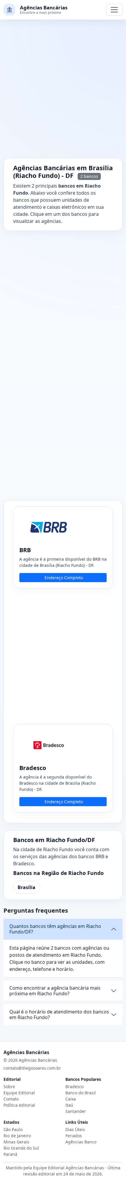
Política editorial (19, 1105)
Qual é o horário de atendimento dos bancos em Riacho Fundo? (59, 1014)
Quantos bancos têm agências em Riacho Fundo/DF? (55, 929)
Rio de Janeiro (17, 1135)
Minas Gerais (16, 1142)
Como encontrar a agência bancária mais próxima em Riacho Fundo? (55, 991)
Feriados (73, 1135)
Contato (11, 1099)
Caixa (70, 1099)
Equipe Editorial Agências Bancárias (68, 1167)
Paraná (10, 1154)
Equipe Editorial (19, 1093)
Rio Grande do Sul (21, 1148)
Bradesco (74, 1086)
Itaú (69, 1105)
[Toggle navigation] (114, 10)
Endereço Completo (64, 577)
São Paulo (13, 1129)
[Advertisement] (63, 92)
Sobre (9, 1086)
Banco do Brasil (80, 1093)
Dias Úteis (75, 1129)
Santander (75, 1111)
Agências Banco (80, 1142)
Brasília (26, 887)
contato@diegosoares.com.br (32, 1068)
